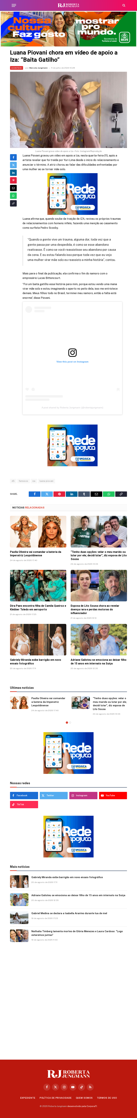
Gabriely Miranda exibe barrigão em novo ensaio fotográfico (35, 661)
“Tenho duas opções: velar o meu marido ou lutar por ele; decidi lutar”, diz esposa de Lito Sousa (99, 555)
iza (33, 481)
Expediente (27, 1098)
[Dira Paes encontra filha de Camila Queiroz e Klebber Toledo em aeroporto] (38, 586)
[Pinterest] (13, 180)
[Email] (13, 188)
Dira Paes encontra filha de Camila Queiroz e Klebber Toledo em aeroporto (38, 607)
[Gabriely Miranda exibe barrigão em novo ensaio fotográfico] (38, 640)
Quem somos (84, 1098)
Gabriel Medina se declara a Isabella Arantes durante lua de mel (69, 913)
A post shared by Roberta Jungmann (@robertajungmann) (72, 407)
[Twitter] (13, 165)
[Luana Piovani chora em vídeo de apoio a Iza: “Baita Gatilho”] (68, 110)
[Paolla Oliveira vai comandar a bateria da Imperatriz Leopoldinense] (38, 531)
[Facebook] (13, 157)
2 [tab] (70, 722)
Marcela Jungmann (38, 68)
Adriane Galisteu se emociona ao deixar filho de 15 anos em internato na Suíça (98, 661)
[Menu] (14, 5)
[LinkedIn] (13, 172)
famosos (23, 481)
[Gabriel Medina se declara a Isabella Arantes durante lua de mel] (19, 917)
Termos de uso (107, 1098)
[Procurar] (123, 5)
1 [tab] (66, 722)
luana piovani (46, 481)
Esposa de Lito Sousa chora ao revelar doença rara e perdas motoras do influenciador (95, 609)
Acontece (16, 68)
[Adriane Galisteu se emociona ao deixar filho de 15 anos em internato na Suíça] (99, 640)
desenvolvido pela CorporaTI (82, 1106)
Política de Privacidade (56, 1098)
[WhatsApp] (13, 196)
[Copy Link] (13, 203)
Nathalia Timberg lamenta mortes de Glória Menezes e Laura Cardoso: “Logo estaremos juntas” (77, 933)
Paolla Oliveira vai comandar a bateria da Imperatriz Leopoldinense (35, 553)
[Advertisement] (68, 1000)
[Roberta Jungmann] (68, 5)
